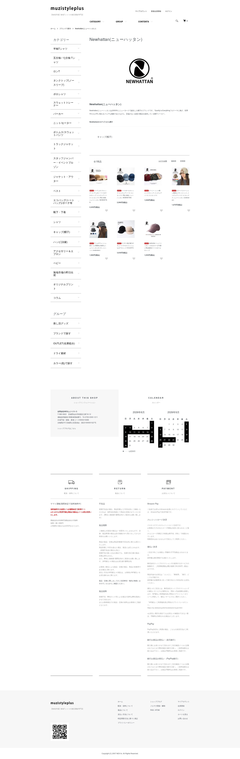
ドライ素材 (59, 353)
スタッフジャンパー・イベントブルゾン (63, 162)
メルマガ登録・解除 (157, 706)
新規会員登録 (156, 11)
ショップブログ (156, 701)
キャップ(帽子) (61, 232)
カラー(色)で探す (62, 363)
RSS (152, 710)
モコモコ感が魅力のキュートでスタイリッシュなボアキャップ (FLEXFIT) (125, 245)
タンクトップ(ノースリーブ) (63, 82)
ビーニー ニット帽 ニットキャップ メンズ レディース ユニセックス (153, 193)
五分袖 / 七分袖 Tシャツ (64, 60)
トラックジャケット (63, 146)
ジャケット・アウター (63, 179)
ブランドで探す (65, 28)
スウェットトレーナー (63, 104)
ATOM (157, 710)
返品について (123, 710)
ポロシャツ (59, 94)
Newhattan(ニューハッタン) (85, 28)
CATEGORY (95, 21)
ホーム (53, 28)
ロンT (56, 71)
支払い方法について (125, 714)
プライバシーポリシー (126, 722)
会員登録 (181, 706)
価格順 (173, 161)
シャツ (57, 222)
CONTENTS (143, 21)
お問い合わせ (183, 718)
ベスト (57, 190)
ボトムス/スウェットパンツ (63, 133)
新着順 (182, 161)
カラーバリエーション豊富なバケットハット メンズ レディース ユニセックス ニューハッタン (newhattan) (180, 195)
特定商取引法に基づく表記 (128, 718)
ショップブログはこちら (67, 428)
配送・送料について (125, 706)
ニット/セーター (62, 123)
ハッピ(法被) (60, 242)
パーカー (58, 113)
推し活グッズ (60, 323)
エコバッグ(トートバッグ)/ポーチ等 (63, 201)
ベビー (57, 263)
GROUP (119, 21)
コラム (57, 297)
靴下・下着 (59, 212)
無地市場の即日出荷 (63, 273)
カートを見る (183, 714)
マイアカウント (141, 11)
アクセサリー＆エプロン (63, 252)
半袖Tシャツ (60, 48)
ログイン (168, 11)
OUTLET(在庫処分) (64, 343)
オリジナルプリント (63, 286)
